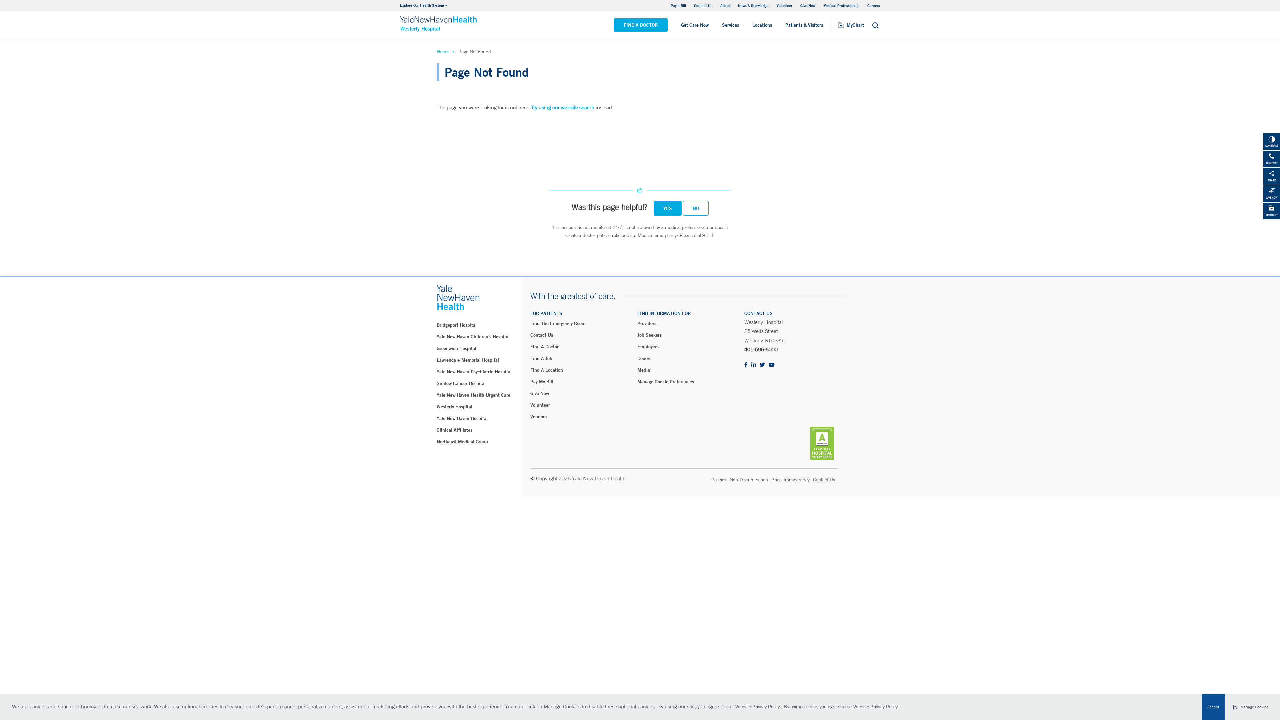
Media (643, 370)
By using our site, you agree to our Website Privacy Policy (841, 707)
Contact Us (703, 5)
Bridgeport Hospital (457, 325)
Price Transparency (790, 480)
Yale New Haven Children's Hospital (473, 337)
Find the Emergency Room (558, 323)
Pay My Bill (541, 382)
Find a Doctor (641, 25)
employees (648, 347)
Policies (718, 480)
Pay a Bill (678, 5)
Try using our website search (562, 107)
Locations (762, 25)
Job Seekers (649, 335)
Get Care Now (695, 25)
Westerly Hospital (454, 407)
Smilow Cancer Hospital (461, 383)
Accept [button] (1213, 707)
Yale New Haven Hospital (462, 418)
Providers (646, 323)
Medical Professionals (841, 5)
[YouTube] (772, 365)
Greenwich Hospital (456, 348)
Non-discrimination (749, 480)
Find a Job (541, 358)
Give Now (807, 5)
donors (644, 358)
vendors (538, 417)
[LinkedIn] (753, 365)
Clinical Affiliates (454, 430)
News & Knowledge (753, 5)
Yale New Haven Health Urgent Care (473, 395)
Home (443, 51)
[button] (1250, 707)
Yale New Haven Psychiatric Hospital (474, 372)
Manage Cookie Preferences (665, 382)
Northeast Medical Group (462, 442)
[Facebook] (746, 365)
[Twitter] (762, 365)
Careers (873, 5)
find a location (546, 370)
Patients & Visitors (804, 25)
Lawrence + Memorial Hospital (468, 360)
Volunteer (784, 5)
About (725, 5)
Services (730, 25)
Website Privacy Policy (757, 707)
